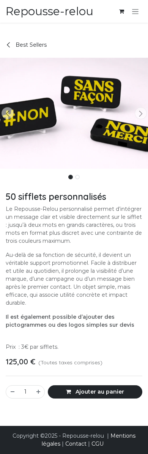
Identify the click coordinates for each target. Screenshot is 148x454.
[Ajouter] (39, 392)
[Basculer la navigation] (135, 11)
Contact (76, 443)
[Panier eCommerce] (121, 11)
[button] (7, 113)
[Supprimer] (12, 392)
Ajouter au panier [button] (99, 391)
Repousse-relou (49, 11)
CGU (97, 443)
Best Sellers (30, 44)
